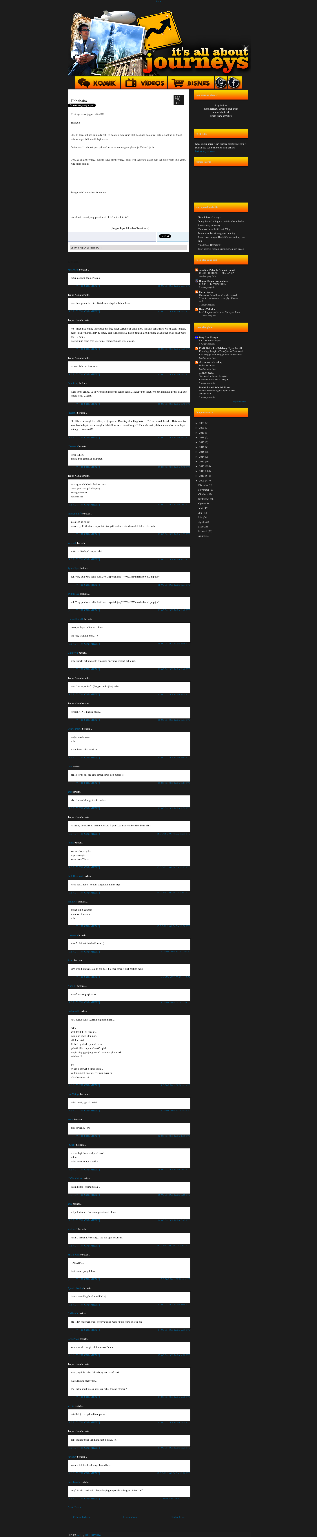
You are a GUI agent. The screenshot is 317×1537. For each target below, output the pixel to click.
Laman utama (130, 1517)
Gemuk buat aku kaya (209, 217)
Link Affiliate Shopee (210, 340)
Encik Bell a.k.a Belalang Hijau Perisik (221, 348)
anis (70, 791)
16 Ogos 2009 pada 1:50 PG (175, 1002)
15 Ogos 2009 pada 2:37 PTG (174, 285)
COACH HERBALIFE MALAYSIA (216, 273)
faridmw (72, 1456)
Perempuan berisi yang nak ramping (216, 233)
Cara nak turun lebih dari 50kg (214, 229)
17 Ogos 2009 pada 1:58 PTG (174, 1304)
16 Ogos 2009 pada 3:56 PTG (174, 1194)
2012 (202, 466)
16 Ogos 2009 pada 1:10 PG (175, 976)
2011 (202, 471)
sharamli (72, 543)
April (201, 522)
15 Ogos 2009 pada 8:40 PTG (174, 610)
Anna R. (72, 986)
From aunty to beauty (209, 225)
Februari (203, 531)
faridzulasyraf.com (205, 151)
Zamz (71, 960)
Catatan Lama (178, 1517)
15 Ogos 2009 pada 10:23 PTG (174, 867)
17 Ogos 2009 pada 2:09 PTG (174, 1329)
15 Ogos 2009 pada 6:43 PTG (174, 437)
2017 (202, 442)
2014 (202, 456)
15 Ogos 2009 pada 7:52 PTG (174, 504)
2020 (202, 427)
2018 (202, 437)
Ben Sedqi (73, 383)
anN (70, 1203)
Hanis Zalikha (207, 309)
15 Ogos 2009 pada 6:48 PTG (174, 467)
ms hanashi (73, 1011)
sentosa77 (73, 1229)
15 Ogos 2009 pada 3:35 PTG (174, 374)
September (204, 499)
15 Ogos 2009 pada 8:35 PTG (174, 559)
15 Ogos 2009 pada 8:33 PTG (174, 534)
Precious (72, 412)
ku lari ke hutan (207, 365)
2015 (202, 451)
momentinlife (75, 513)
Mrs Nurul (73, 269)
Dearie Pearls (74, 728)
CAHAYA (73, 1313)
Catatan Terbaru (81, 1517)
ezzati (71, 1119)
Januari (202, 536)
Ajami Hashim (75, 1288)
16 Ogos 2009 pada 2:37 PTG (174, 1169)
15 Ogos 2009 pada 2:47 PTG (174, 311)
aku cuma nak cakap (210, 362)
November (204, 489)
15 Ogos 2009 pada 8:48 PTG (174, 643)
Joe (78, 1535)
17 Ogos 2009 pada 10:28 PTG (174, 1473)
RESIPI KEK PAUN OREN (212, 284)
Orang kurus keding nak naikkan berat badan (221, 221)
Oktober (202, 494)
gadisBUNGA (206, 373)
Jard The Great (75, 876)
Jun (200, 512)
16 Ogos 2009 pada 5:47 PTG (174, 1220)
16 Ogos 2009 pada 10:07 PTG (174, 1245)
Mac (200, 526)
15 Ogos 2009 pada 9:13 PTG (174, 757)
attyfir (71, 1406)
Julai (201, 508)
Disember (203, 485)
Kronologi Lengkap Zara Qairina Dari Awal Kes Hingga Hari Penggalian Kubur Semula (221, 353)
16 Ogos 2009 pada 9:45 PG (175, 1110)
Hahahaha (79, 100)
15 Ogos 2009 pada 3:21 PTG (174, 349)
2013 (202, 461)
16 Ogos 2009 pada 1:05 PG (175, 951)
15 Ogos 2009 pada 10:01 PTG (174, 833)
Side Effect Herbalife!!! (210, 245)
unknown (72, 901)
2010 (202, 475)
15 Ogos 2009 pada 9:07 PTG (174, 719)
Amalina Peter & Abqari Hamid (217, 270)
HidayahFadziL (76, 619)
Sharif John (74, 1254)
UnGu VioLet (75, 1178)
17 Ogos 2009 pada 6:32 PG (175, 1279)
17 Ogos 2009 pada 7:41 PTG (174, 1422)
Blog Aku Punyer (208, 337)
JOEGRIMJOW (93, 1535)
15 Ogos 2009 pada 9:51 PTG (174, 808)
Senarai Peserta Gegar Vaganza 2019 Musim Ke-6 (217, 392)
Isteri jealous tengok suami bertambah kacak (221, 249)
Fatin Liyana (206, 292)
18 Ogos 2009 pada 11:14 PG (174, 1498)
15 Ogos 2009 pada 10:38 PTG (174, 926)
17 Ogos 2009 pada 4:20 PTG (174, 1355)
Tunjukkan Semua (240, 401)
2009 (202, 480)
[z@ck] (71, 1144)
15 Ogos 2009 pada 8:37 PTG (174, 584)
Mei (200, 517)
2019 (202, 432)
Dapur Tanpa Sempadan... (214, 281)
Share (158, 1)
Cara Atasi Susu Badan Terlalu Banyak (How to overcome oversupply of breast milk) (218, 298)
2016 (202, 447)
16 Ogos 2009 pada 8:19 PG (175, 1085)
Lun (70, 766)
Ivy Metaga (73, 1094)
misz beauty (74, 1482)
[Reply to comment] (84, 286)
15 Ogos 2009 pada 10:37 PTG (174, 892)
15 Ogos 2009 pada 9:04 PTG (174, 694)
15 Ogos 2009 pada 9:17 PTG (174, 783)
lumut (71, 842)
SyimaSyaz (73, 568)
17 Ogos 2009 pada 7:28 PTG (174, 1397)
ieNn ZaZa (73, 1339)
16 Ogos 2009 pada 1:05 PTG (174, 1136)
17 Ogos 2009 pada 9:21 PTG (174, 1447)
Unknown (73, 446)
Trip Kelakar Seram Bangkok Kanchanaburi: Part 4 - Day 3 (213, 378)
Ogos (201, 503)
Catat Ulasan (74, 1507)
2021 (202, 423)
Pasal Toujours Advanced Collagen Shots (219, 312)
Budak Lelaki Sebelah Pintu (214, 387)
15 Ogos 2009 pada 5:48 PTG (174, 403)
